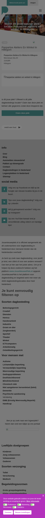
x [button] (43, 495)
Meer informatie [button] (32, 501)
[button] (5, 504)
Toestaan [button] (8, 512)
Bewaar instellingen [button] (22, 512)
